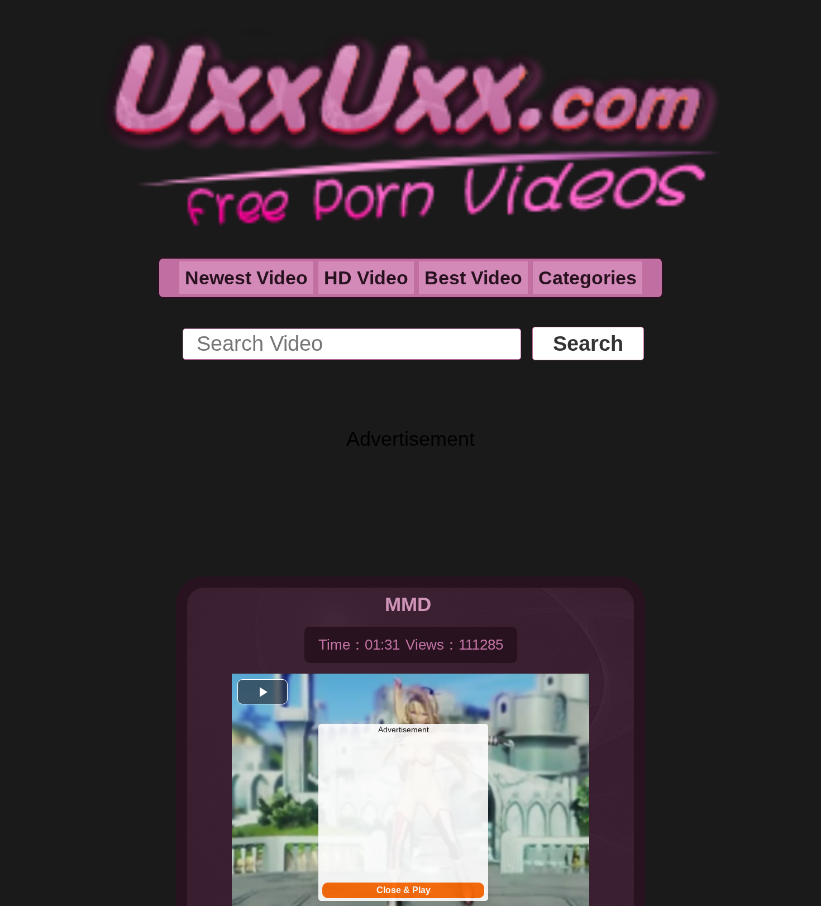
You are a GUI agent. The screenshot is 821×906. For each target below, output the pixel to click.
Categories (587, 277)
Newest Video (246, 277)
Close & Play (403, 890)
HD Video (366, 277)
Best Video (473, 277)
